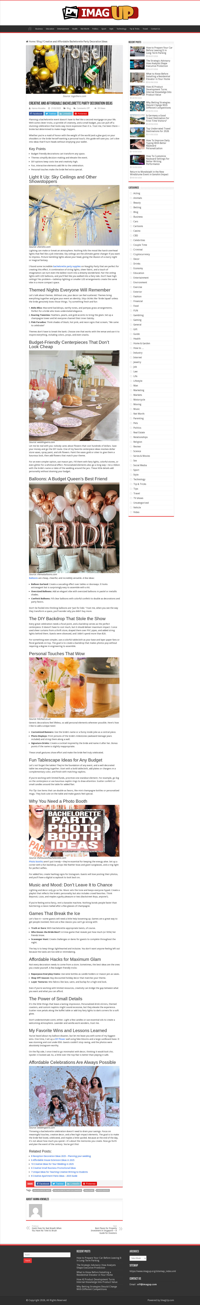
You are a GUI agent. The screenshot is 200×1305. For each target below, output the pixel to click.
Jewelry (137, 362)
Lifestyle (137, 381)
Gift (135, 329)
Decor (136, 259)
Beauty (137, 202)
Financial (138, 301)
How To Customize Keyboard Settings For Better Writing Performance (157, 160)
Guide (136, 334)
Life (135, 376)
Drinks (136, 263)
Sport (103, 29)
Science (137, 451)
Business (39, 29)
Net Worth (85, 29)
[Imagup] (100, 12)
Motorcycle (139, 399)
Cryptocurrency (141, 254)
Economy (138, 268)
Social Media (140, 465)
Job (135, 366)
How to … (138, 348)
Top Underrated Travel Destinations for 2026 (158, 130)
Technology (121, 29)
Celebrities (139, 240)
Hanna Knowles (38, 108)
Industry (137, 352)
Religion (137, 441)
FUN (135, 310)
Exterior (137, 291)
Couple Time (140, 245)
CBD (135, 235)
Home (30, 28)
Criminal (138, 249)
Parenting (138, 418)
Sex (135, 460)
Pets (135, 423)
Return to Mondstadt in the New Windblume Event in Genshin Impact (149, 173)
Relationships (140, 437)
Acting (136, 193)
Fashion (137, 296)
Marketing (138, 390)
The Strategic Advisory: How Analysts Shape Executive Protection (158, 63)
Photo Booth (103, 1190)
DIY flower (60, 1039)
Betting (137, 207)
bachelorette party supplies (67, 266)
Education (50, 29)
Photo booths (36, 861)
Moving (137, 404)
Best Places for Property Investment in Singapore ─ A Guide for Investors (104, 1229)
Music (136, 409)
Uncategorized (141, 502)
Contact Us (155, 29)
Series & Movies (141, 456)
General (137, 324)
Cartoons (138, 226)
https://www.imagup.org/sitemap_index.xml (153, 1271)
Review (137, 446)
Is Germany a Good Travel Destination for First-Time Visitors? (157, 118)
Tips (135, 488)
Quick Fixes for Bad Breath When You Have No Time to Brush (46, 1228)
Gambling (138, 315)
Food (136, 305)
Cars (135, 221)
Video (136, 512)
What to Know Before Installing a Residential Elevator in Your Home (158, 76)
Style (111, 29)
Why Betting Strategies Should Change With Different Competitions (158, 105)
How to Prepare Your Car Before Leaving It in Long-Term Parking (159, 50)
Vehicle (137, 507)
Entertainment (63, 29)
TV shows (138, 498)
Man (135, 385)
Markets (137, 395)
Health (74, 29)
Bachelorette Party (42, 1190)
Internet (137, 357)
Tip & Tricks (134, 29)
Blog (39, 41)
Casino (136, 230)
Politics (95, 29)
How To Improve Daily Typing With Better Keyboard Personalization (158, 144)
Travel (145, 29)
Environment (140, 282)
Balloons (33, 578)
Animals (137, 198)
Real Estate (139, 432)
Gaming (137, 320)
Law (135, 371)
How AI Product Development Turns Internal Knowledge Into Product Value (158, 90)
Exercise (137, 287)
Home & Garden (141, 343)
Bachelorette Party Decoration (67, 1190)
